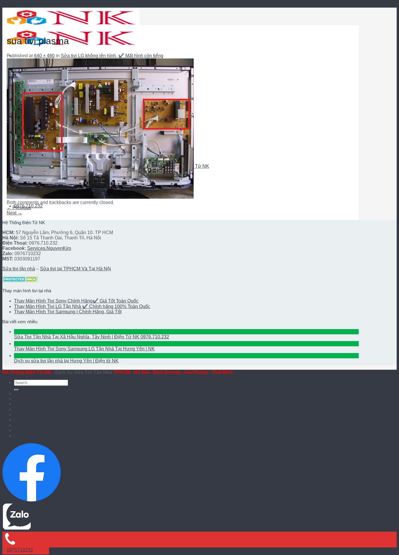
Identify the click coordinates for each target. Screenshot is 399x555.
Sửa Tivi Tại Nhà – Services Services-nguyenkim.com (73, 393)
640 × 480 (44, 55)
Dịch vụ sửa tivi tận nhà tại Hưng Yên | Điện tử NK (66, 360)
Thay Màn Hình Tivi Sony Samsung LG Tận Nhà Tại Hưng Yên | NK (84, 348)
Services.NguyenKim (49, 248)
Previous (19, 207)
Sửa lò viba (26, 419)
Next (14, 212)
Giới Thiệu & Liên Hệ (37, 430)
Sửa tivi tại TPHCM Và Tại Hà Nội (75, 268)
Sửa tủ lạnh (27, 409)
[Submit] (16, 390)
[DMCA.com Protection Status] (20, 280)
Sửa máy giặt (28, 414)
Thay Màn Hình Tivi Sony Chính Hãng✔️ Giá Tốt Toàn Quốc (76, 300)
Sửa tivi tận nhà (18, 268)
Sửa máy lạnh (29, 404)
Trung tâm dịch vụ (34, 425)
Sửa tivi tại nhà (30, 398)
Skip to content (17, 4)
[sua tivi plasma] (100, 197)
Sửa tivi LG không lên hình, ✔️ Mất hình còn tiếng (112, 55)
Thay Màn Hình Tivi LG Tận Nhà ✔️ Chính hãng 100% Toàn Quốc (82, 306)
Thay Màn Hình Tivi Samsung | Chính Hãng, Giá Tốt (68, 311)
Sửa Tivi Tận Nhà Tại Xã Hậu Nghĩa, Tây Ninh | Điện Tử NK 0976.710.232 (91, 336)
